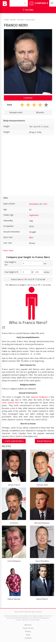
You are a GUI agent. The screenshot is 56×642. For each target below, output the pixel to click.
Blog (28, 634)
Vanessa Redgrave (39, 397)
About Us (28, 625)
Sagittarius (34, 215)
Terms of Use (28, 628)
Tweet (5, 250)
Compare (41, 3)
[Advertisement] (28, 165)
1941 (45, 204)
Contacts (28, 638)
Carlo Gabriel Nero (11, 402)
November (34, 204)
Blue (31, 237)
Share (11, 250)
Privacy (28, 631)
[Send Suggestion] (3, 327)
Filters (29, 10)
